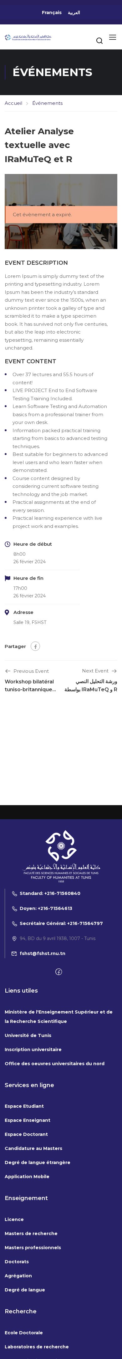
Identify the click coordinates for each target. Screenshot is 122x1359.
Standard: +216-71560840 (50, 893)
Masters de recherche (31, 1233)
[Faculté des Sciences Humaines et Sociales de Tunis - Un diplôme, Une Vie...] (28, 37)
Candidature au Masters (33, 1148)
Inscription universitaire (33, 1049)
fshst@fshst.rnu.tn (42, 953)
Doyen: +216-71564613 (46, 908)
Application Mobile (27, 1176)
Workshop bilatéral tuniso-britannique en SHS (29, 690)
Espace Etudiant (24, 1106)
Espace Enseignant (27, 1120)
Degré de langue (25, 1290)
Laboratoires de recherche (37, 1347)
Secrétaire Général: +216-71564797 (61, 923)
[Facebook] (35, 646)
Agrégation (18, 1276)
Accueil (13, 103)
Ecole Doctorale (24, 1333)
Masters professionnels (33, 1247)
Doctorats (17, 1261)
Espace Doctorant (26, 1134)
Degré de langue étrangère (37, 1162)
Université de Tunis (28, 1035)
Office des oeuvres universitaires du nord (54, 1063)
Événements (47, 103)
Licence (14, 1219)
